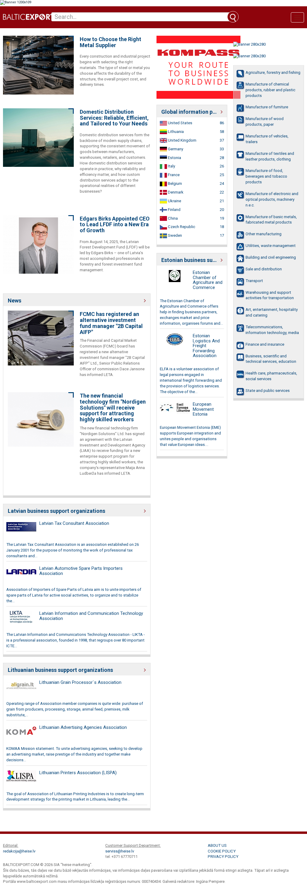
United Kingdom (181, 140)
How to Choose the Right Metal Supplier (110, 42)
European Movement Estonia (203, 409)
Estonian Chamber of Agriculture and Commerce (207, 280)
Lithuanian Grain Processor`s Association (80, 682)
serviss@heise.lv (119, 851)
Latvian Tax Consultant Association (74, 523)
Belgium (174, 183)
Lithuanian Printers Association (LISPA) (78, 772)
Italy (171, 166)
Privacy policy (223, 856)
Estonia (174, 157)
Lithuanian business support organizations (60, 670)
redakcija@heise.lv (19, 851)
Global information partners (191, 112)
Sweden (174, 235)
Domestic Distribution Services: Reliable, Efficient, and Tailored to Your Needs (114, 118)
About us (217, 845)
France (173, 175)
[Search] (233, 17)
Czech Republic (181, 226)
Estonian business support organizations (191, 260)
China (172, 218)
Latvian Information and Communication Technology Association (91, 616)
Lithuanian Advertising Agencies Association (83, 727)
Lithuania (175, 131)
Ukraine (174, 201)
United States (179, 123)
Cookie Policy (222, 851)
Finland (173, 209)
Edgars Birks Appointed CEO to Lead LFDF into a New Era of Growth (115, 224)
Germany (175, 149)
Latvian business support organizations (56, 511)
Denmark (175, 192)
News (14, 300)
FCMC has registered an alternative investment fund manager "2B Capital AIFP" (111, 323)
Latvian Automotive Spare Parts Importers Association (81, 571)
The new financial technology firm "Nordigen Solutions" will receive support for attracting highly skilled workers (113, 407)
